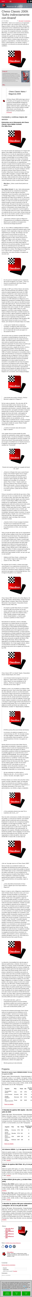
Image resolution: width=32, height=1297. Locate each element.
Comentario (4, 1273)
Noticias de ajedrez (15, 7)
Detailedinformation (7, 1293)
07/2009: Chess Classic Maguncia (13, 1243)
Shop (3, 1)
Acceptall (26, 1293)
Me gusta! (21, 21)
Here (24, 1286)
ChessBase (10, 1252)
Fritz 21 (4, 71)
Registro (15, 1271)
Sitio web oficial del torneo (9, 1229)
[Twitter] (10, 1246)
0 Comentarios (27, 21)
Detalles (8, 1160)
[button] (10, 1)
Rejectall (16, 1293)
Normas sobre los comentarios (8, 1265)
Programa (9, 112)
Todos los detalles (9, 1104)
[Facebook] (6, 1246)
